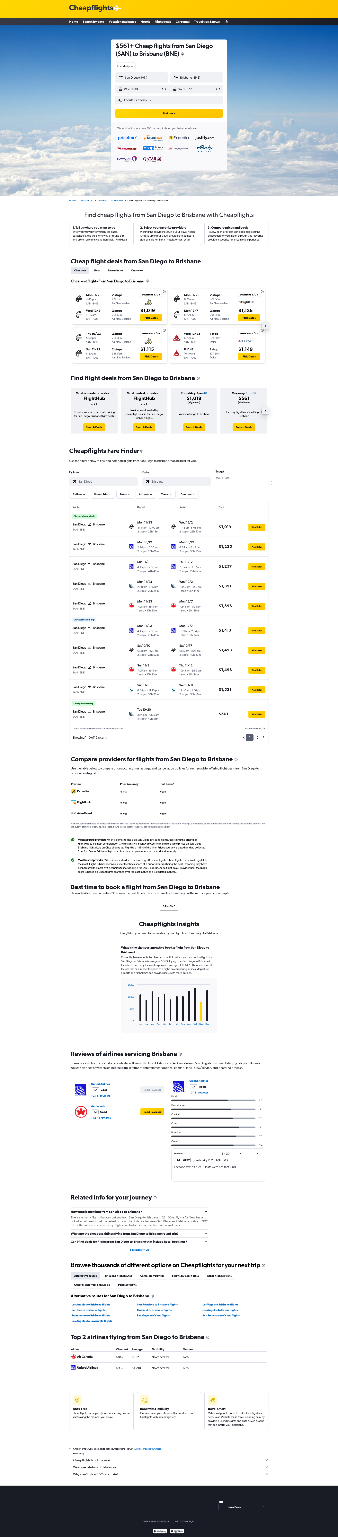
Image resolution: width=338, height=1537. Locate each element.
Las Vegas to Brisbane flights (220, 1304)
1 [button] (249, 737)
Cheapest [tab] (80, 270)
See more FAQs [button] (139, 1249)
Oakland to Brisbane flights (154, 1310)
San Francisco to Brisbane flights (157, 1304)
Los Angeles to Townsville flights (92, 1320)
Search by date (93, 21)
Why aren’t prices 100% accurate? (95, 1474)
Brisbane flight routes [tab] (118, 1275)
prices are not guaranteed (148, 1448)
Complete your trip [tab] (152, 1275)
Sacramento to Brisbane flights (91, 1315)
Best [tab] (97, 270)
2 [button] (257, 737)
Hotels (145, 21)
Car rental (183, 21)
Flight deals (163, 21)
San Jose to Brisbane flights (88, 1310)
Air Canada (98, 1106)
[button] (182, 54)
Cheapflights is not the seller (92, 1460)
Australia (102, 200)
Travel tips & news (207, 21)
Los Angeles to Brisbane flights (91, 1304)
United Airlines (100, 1083)
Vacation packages (122, 21)
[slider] (270, 483)
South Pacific (86, 200)
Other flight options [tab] (219, 1275)
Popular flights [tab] (127, 1284)
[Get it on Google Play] (160, 1531)
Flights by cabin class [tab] (185, 1275)
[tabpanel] (169, 993)
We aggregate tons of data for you (95, 1467)
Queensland (117, 200)
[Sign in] (226, 22)
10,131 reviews (100, 1095)
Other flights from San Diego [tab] (92, 1284)
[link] (94, 427)
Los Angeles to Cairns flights (220, 1310)
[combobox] (125, 66)
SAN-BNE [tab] (169, 906)
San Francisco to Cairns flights (221, 1315)
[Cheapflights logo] (91, 8)
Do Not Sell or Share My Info (156, 1521)
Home (73, 21)
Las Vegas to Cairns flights (153, 1315)
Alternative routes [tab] (85, 1275)
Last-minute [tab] (115, 270)
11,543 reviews (101, 1117)
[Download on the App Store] (177, 1531)
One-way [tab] (137, 270)
